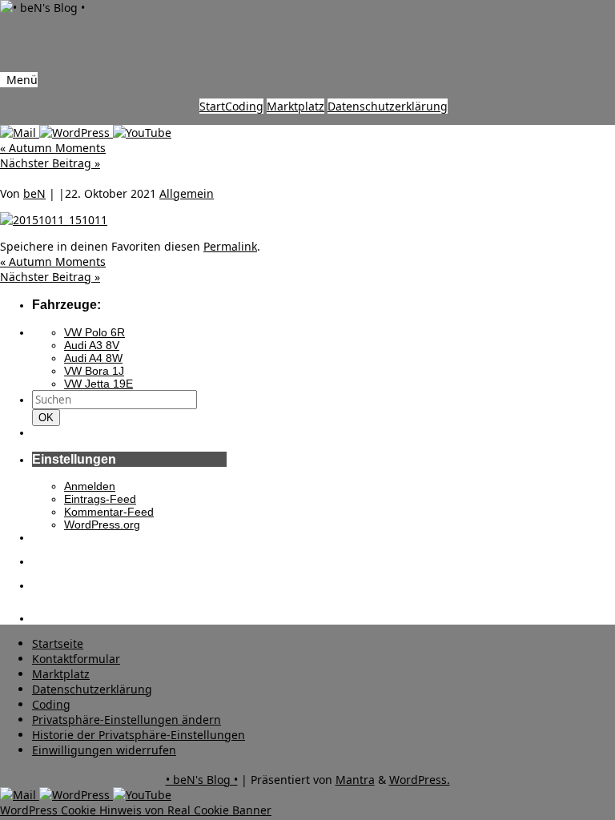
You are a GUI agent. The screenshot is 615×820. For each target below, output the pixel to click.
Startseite (57, 643)
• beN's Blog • (202, 779)
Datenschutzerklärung (388, 106)
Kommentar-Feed (109, 511)
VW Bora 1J (94, 370)
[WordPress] (76, 132)
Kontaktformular (76, 658)
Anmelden (89, 486)
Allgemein (186, 193)
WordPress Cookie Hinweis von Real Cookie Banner (135, 810)
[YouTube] (142, 132)
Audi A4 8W (93, 358)
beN (34, 193)
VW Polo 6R (94, 332)
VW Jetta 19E (98, 383)
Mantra (355, 779)
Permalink (230, 246)
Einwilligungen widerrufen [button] (104, 750)
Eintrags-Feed (100, 498)
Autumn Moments (53, 147)
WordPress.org (102, 524)
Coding (244, 106)
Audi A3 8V (91, 345)
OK (49, 417)
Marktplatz (295, 106)
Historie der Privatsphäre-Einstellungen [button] (138, 734)
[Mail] (19, 132)
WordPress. (419, 779)
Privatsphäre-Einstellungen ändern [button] (126, 719)
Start (212, 106)
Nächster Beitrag (50, 163)
